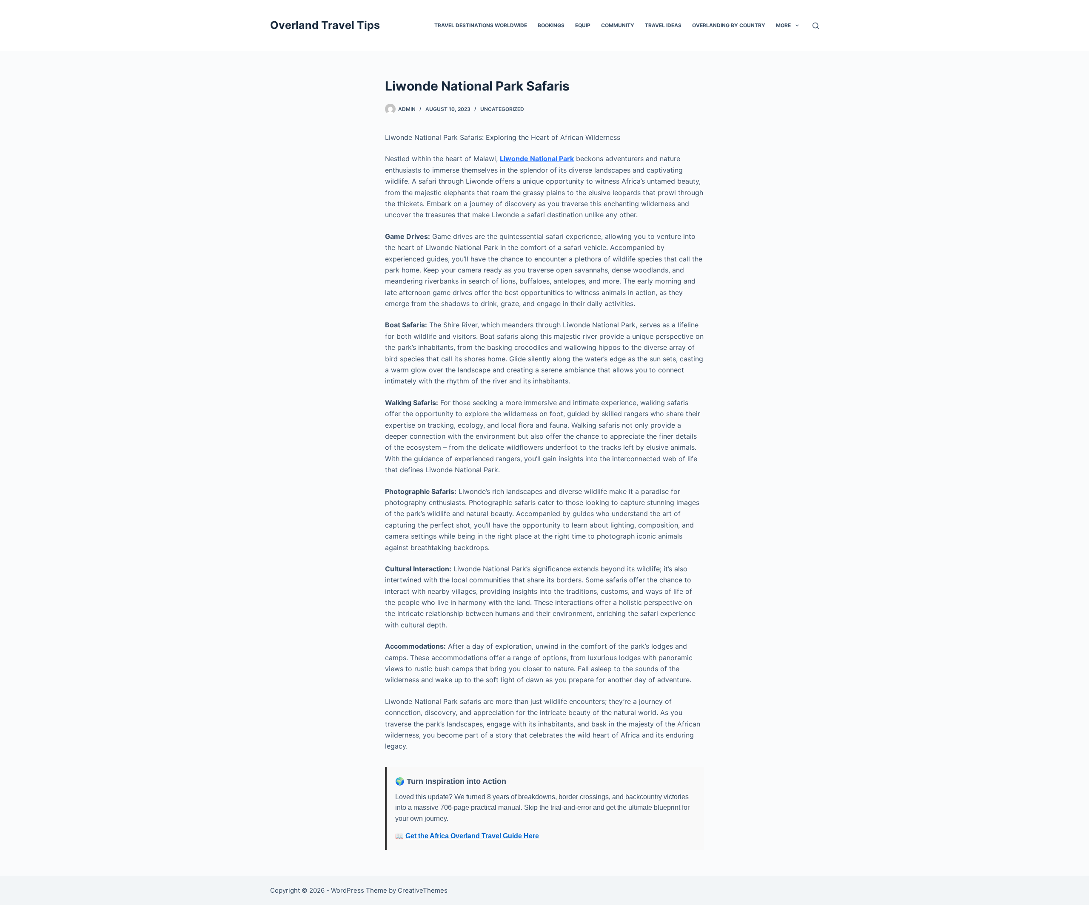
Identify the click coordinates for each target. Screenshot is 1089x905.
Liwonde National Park (537, 158)
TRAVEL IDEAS (663, 25)
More (783, 25)
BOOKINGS (551, 25)
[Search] (815, 26)
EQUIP (582, 25)
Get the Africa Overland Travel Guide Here (472, 836)
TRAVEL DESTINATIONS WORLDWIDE (480, 25)
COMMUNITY (617, 25)
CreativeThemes (423, 890)
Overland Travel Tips (325, 25)
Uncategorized (502, 109)
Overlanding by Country (728, 25)
